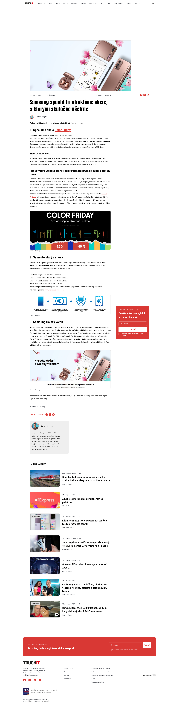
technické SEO (28, 701)
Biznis (129, 3)
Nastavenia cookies (97, 682)
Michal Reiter (67, 506)
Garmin (65, 3)
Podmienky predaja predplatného (102, 675)
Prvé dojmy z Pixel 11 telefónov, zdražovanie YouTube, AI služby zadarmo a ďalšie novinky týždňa (84, 588)
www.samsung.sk (71, 333)
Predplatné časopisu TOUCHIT (101, 668)
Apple (58, 3)
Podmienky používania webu (100, 672)
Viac (136, 3)
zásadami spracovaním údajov (128, 650)
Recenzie (41, 3)
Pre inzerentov (69, 672)
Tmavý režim (146, 675)
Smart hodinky (118, 3)
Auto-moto (93, 3)
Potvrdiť (133, 329)
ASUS (103, 3)
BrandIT (66, 675)
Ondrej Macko (67, 484)
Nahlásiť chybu (36, 414)
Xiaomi (83, 3)
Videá (50, 3)
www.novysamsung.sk (54, 290)
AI (109, 3)
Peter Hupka (41, 117)
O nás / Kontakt (69, 668)
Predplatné (67, 679)
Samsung (74, 3)
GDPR (93, 678)
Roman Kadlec (67, 549)
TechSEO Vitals (45, 701)
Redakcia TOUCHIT (68, 527)
